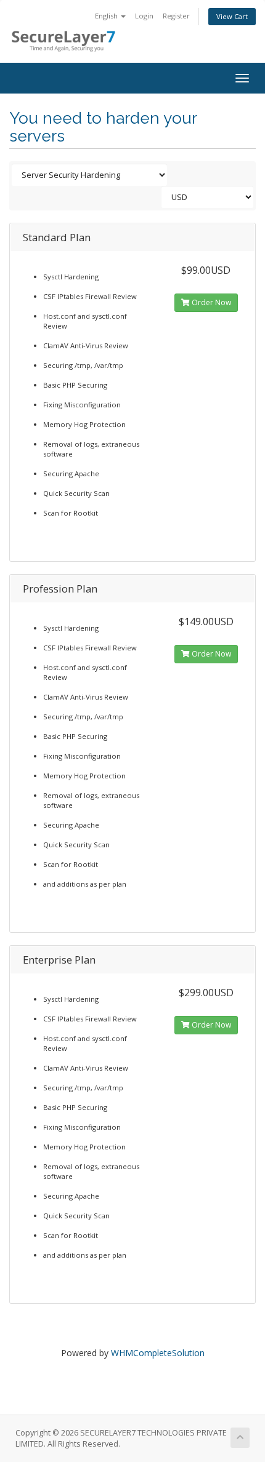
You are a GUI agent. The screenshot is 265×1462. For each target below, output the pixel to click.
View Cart (232, 16)
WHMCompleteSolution (158, 1353)
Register (176, 15)
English (107, 15)
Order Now (210, 302)
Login (144, 15)
